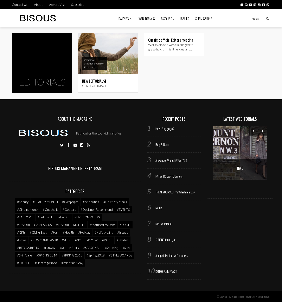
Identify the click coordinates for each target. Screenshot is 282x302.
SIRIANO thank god (165, 239)
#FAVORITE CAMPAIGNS (34, 225)
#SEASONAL (91, 247)
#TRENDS (24, 263)
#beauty (22, 202)
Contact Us (19, 4)
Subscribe (77, 4)
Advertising (57, 4)
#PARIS (107, 240)
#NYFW (92, 240)
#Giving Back (38, 232)
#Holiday (84, 232)
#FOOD (125, 225)
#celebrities (91, 202)
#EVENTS (123, 209)
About (38, 4)
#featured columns (102, 225)
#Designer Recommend (97, 209)
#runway (49, 247)
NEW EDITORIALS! (94, 81)
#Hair (55, 232)
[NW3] (240, 152)
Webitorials (147, 18)
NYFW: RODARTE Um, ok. (168, 176)
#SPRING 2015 (72, 255)
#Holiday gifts (104, 232)
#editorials (89, 59)
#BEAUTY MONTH (45, 202)
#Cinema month (28, 209)
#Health (68, 232)
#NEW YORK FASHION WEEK (51, 240)
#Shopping (111, 247)
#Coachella (50, 209)
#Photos (122, 240)
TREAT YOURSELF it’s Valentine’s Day (175, 192)
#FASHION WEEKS (87, 217)
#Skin (126, 247)
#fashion (89, 63)
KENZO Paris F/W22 (166, 271)
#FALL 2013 (25, 217)
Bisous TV (167, 18)
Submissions (203, 18)
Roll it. (158, 208)
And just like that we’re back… (171, 255)
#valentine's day (72, 263)
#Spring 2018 (96, 255)
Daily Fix (123, 18)
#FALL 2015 (46, 217)
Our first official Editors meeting (170, 40)
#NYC (79, 240)
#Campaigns (70, 202)
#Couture (69, 209)
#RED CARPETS (28, 247)
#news (21, 240)
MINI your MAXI (163, 223)
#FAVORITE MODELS (70, 225)
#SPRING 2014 (46, 255)
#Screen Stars (69, 247)
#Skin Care (24, 255)
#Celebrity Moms (115, 202)
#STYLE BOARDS (120, 255)
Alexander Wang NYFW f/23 (171, 160)
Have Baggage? (164, 128)
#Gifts (21, 232)
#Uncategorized (46, 263)
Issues (184, 18)
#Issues (122, 232)
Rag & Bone (162, 144)
